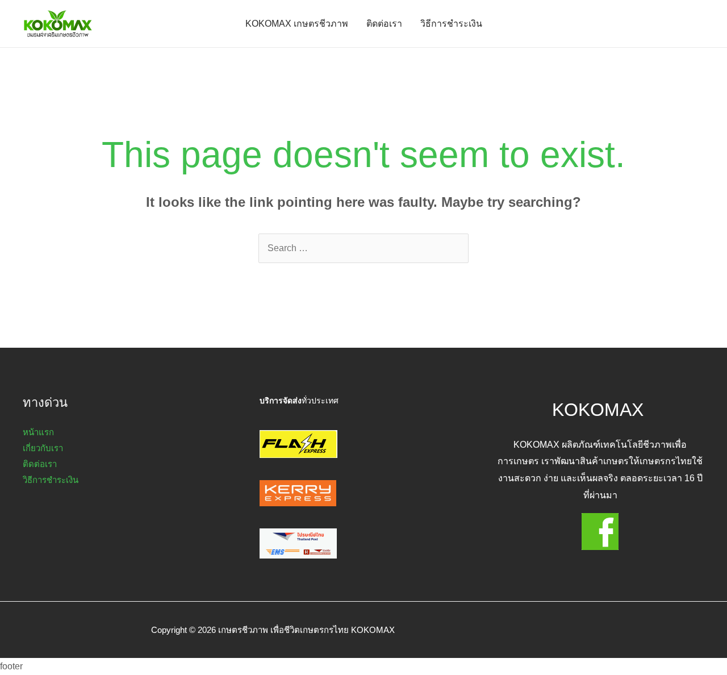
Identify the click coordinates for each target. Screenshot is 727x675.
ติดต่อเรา (384, 23)
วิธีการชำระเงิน (451, 23)
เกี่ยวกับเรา (43, 448)
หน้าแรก (38, 432)
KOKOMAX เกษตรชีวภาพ (296, 23)
